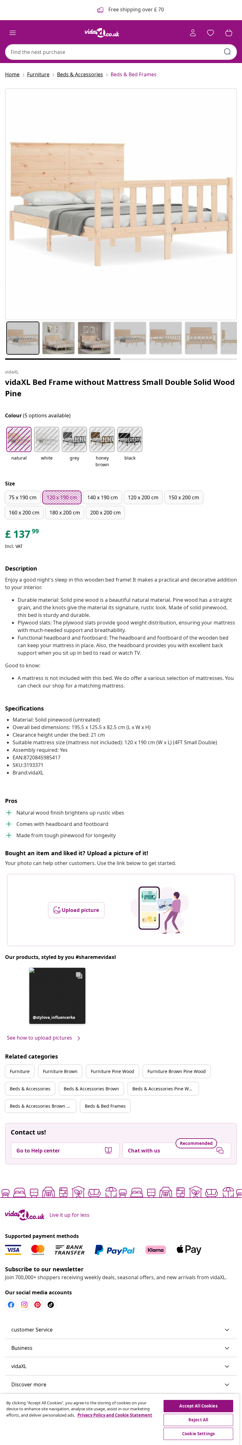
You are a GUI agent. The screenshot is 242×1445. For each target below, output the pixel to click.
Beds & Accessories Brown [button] (91, 1089)
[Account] (193, 33)
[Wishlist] (210, 33)
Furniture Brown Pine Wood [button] (176, 1071)
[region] (119, 1419)
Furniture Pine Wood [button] (112, 1071)
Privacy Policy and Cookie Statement (115, 1415)
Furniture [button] (20, 1071)
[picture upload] (159, 910)
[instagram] (24, 1305)
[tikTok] (51, 1305)
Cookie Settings (198, 1433)
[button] (19, 447)
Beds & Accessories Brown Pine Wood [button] (43, 1106)
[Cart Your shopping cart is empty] (229, 33)
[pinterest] (37, 1305)
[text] (22, 535)
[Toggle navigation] (12, 32)
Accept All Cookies (198, 1406)
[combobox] (121, 52)
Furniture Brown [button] (60, 1071)
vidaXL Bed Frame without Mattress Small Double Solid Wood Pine (120, 387)
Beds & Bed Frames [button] (105, 1106)
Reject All (198, 1420)
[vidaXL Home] (102, 33)
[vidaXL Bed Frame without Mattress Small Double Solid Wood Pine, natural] (121, 204)
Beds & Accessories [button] (30, 1089)
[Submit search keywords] (227, 52)
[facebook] (11, 1305)
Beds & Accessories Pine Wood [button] (164, 1089)
